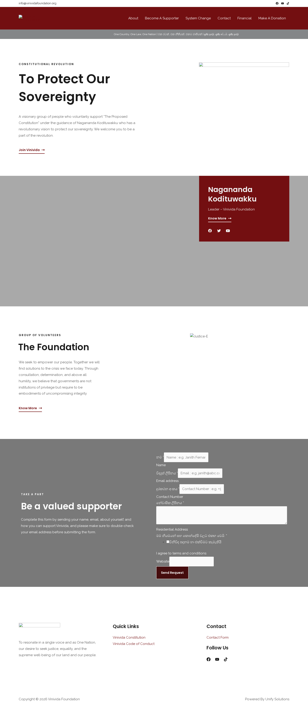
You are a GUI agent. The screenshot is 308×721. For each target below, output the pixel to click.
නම (160, 457)
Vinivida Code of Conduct (133, 644)
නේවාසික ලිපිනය (170, 503)
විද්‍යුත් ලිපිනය (167, 473)
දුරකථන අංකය (167, 489)
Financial (244, 18)
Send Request (172, 572)
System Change (198, 18)
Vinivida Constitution (129, 637)
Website (162, 561)
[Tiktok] (288, 3)
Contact (224, 18)
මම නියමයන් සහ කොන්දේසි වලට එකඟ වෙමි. (191, 536)
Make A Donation (272, 18)
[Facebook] (277, 3)
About (133, 18)
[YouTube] (282, 3)
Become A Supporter (162, 18)
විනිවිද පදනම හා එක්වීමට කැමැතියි (195, 542)
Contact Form (218, 637)
